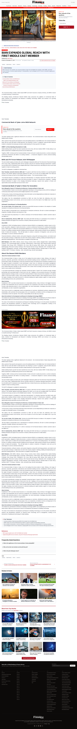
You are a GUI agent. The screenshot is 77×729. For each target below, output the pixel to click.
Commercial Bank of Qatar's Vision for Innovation (11, 83)
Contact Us (3, 677)
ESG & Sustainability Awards (51, 696)
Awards (53, 5)
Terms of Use (4, 682)
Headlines (64, 5)
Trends (69, 5)
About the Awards (35, 672)
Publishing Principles (65, 694)
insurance (18, 64)
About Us (3, 672)
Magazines (59, 5)
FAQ (32, 682)
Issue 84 (18, 674)
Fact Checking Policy (65, 702)
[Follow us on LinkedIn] (40, 725)
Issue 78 (18, 684)
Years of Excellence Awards (66, 692)
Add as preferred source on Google (48, 60)
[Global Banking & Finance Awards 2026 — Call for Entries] (29, 320)
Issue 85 (18, 672)
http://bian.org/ (34, 239)
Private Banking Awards (66, 706)
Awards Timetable (35, 674)
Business (20, 5)
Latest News (4, 679)
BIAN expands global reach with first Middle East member (15, 533)
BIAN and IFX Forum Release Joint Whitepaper (11, 82)
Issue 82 (18, 677)
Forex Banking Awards (50, 699)
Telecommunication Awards (66, 682)
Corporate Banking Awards (51, 689)
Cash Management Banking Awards (52, 677)
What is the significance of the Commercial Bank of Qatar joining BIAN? (18, 543)
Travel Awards (64, 691)
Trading (45, 5)
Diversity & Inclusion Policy (66, 701)
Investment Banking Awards (51, 704)
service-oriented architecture (16, 233)
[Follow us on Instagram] (36, 725)
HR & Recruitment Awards (66, 684)
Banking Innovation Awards (51, 707)
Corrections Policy (65, 697)
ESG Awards (49, 697)
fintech (14, 64)
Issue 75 (18, 689)
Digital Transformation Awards (52, 691)
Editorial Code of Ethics (65, 699)
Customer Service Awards (51, 682)
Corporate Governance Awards (52, 687)
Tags (49, 723)
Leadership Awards (65, 674)
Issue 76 (18, 687)
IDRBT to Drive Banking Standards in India (10, 80)
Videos (49, 5)
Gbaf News (10, 58)
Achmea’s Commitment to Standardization (10, 85)
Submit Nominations (35, 677)
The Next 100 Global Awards (66, 687)
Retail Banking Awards (65, 709)
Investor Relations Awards (66, 672)
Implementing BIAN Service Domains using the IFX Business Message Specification (20, 534)
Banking (29, 5)
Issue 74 (18, 691)
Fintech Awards (49, 692)
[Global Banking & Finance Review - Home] (38, 2)
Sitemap (45, 723)
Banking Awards (49, 706)
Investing (40, 5)
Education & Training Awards (51, 694)
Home (3, 47)
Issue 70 (18, 697)
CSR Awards (49, 684)
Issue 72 (18, 694)
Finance (24, 5)
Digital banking (8, 64)
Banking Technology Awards (51, 679)
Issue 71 (18, 696)
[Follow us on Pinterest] (34, 725)
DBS (42, 243)
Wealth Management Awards (66, 689)
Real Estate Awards (65, 677)
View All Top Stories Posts (29, 658)
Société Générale (23, 248)
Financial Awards (64, 704)
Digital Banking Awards (50, 709)
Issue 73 (18, 692)
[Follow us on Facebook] (38, 725)
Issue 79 (18, 682)
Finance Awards (49, 711)
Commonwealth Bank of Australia (17, 243)
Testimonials (34, 679)
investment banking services (33, 259)
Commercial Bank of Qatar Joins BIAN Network (11, 78)
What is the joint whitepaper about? (11, 550)
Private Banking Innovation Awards (67, 707)
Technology (34, 5)
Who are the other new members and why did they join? (15, 547)
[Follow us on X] (42, 725)
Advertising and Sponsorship (6, 674)
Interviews (14, 5)
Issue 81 (18, 679)
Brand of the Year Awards (51, 674)
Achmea (46, 98)
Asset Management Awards (51, 672)
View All (18, 699)
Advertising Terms (5, 684)
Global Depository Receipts (11, 266)
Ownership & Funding (65, 696)
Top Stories (8, 5)
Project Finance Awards (66, 679)
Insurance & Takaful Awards (51, 702)
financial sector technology (29, 303)
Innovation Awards (50, 701)
